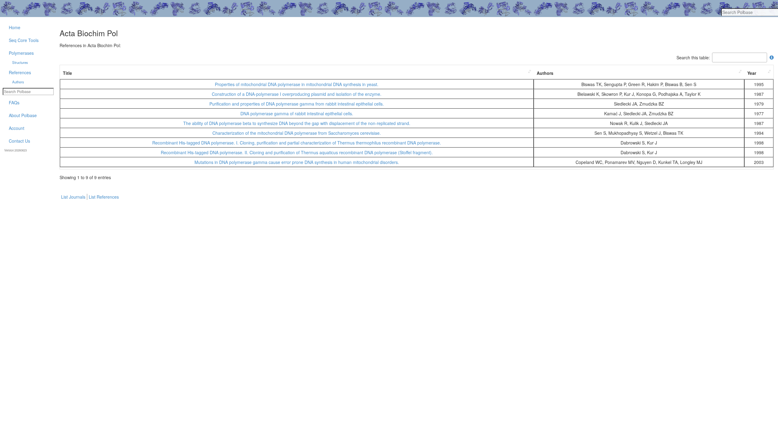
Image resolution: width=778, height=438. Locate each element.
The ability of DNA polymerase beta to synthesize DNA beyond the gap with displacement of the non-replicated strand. (296, 123)
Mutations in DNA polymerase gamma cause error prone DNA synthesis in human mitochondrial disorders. (296, 162)
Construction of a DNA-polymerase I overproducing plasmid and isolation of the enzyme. (296, 94)
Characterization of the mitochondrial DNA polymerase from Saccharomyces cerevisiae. (296, 133)
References (20, 72)
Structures (20, 62)
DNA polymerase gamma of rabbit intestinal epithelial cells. (296, 113)
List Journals (73, 197)
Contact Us (19, 141)
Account (16, 128)
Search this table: (693, 57)
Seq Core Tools (24, 40)
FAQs (14, 102)
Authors (545, 73)
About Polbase (23, 115)
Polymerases (21, 53)
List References (104, 197)
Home (14, 27)
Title (67, 73)
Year (751, 73)
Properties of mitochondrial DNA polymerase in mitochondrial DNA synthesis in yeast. (296, 84)
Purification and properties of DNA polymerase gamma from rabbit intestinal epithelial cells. (296, 104)
